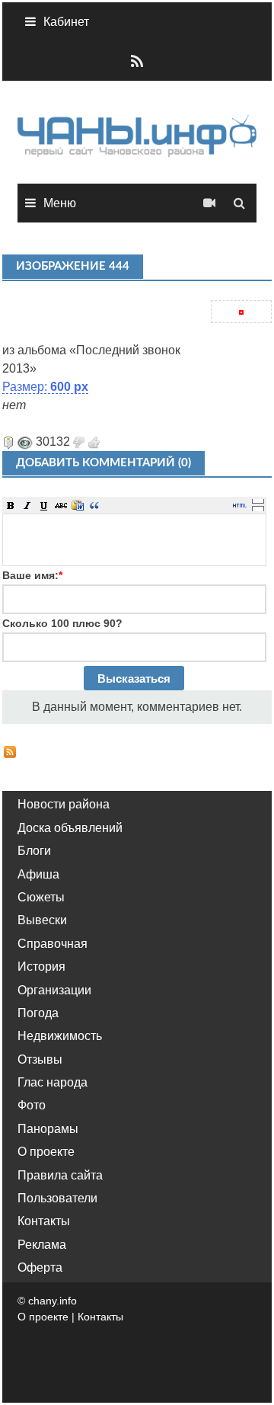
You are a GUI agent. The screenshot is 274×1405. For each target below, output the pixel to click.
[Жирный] (10, 505)
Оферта (40, 1267)
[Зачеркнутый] (61, 505)
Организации (54, 990)
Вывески (42, 920)
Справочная (53, 943)
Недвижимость (60, 1035)
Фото (32, 1105)
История (41, 966)
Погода (38, 1013)
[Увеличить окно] (258, 500)
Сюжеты (41, 897)
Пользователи (57, 1198)
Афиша (38, 874)
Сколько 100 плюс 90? (62, 623)
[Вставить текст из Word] (77, 505)
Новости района (64, 804)
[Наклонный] (27, 505)
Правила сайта (60, 1175)
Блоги (34, 850)
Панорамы (48, 1128)
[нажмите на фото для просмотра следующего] (3, 331)
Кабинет (66, 21)
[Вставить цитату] (94, 505)
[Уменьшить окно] (258, 508)
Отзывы (40, 1059)
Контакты (44, 1221)
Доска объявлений (70, 827)
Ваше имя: (32, 575)
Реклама (42, 1244)
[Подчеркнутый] (44, 505)
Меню (59, 203)
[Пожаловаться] (8, 441)
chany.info (52, 1301)
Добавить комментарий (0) (103, 463)
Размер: (45, 386)
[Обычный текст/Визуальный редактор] (239, 505)
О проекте (46, 1151)
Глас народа (53, 1082)
